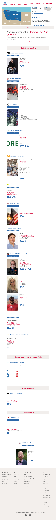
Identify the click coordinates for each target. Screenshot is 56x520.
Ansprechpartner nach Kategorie (27, 41)
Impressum (37, 512)
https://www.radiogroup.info (12, 429)
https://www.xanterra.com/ (12, 401)
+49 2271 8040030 (10, 322)
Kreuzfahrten (26, 483)
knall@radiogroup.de (11, 428)
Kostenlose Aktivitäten (47, 486)
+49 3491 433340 (22, 161)
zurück (28, 27)
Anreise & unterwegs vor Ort (48, 478)
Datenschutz (43, 512)
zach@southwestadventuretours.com (26, 235)
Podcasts (44, 499)
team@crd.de (21, 113)
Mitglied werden (5, 479)
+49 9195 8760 (22, 262)
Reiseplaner (31, 3)
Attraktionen (26, 485)
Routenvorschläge (46, 500)
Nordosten (16, 483)
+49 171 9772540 (10, 427)
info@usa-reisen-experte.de (12, 323)
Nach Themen (25, 3)
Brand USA (26, 486)
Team (3, 478)
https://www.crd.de (23, 114)
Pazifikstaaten (16, 474)
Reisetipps (38, 3)
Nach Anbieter (20, 3)
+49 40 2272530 (22, 86)
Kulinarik (44, 488)
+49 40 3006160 (22, 111)
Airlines (25, 479)
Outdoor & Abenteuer (47, 497)
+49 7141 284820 (10, 192)
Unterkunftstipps (46, 506)
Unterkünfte (26, 474)
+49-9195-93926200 (23, 297)
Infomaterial (45, 485)
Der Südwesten (16, 478)
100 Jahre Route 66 (46, 474)
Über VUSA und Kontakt (6, 474)
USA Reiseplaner (5, 476)
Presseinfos (4, 483)
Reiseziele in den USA (12, 3)
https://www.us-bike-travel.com (25, 264)
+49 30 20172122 (10, 340)
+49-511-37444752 (23, 61)
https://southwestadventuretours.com (26, 236)
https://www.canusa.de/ (23, 88)
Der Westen (16, 476)
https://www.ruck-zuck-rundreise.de (26, 213)
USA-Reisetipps (46, 507)
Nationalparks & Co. (46, 495)
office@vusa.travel (31, 454)
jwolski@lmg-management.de (12, 400)
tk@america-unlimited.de (24, 62)
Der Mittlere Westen (17, 479)
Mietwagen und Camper (28, 476)
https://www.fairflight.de (24, 163)
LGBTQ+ (44, 492)
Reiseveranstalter (27, 481)
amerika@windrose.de (11, 341)
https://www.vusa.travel (32, 455)
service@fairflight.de (23, 162)
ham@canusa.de (22, 87)
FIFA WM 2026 (45, 483)
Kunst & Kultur (46, 490)
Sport (44, 504)
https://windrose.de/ (10, 342)
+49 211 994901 (22, 137)
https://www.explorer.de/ (24, 139)
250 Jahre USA (45, 476)
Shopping (45, 502)
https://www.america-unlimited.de (25, 63)
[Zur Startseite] (5, 3)
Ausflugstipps (45, 479)
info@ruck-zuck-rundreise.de (24, 212)
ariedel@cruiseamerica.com (24, 368)
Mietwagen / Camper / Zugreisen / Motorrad (32, 478)
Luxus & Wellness (46, 493)
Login (49, 3)
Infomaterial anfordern (13, 55)
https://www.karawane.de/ (12, 194)
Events (44, 481)
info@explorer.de (22, 138)
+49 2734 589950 (22, 211)
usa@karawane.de (10, 193)
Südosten (15, 481)
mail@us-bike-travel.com (24, 263)
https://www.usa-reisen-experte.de (13, 324)
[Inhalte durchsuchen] (43, 3)
